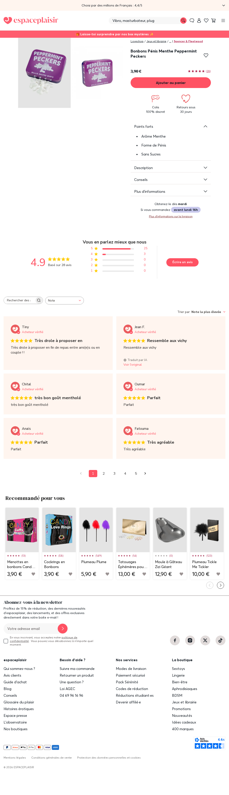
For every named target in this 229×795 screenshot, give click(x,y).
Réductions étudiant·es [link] (135, 695)
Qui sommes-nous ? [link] (19, 668)
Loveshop (137, 41)
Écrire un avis (182, 262)
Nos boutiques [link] (16, 729)
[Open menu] (223, 20)
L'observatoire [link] (15, 722)
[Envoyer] (63, 628)
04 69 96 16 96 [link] (71, 695)
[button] (114, 5)
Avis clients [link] (12, 675)
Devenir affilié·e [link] (128, 702)
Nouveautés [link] (182, 715)
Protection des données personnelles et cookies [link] (109, 757)
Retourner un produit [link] (77, 675)
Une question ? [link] (72, 682)
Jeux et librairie (156, 41)
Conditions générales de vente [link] (51, 757)
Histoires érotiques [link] (19, 709)
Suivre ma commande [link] (77, 668)
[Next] (220, 585)
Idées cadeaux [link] (184, 722)
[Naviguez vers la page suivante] (146, 473)
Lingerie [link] (178, 675)
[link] (199, 20)
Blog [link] (7, 688)
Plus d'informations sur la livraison (171, 216)
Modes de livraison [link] (131, 668)
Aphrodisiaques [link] (184, 688)
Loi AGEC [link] (67, 688)
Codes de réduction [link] (132, 688)
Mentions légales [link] (15, 757)
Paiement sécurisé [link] (130, 675)
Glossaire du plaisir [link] (19, 702)
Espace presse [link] (15, 715)
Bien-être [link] (179, 682)
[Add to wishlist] (33, 574)
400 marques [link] (183, 729)
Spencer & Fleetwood (188, 41)
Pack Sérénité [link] (127, 682)
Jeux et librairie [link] (184, 702)
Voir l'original (132, 365)
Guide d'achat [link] (15, 682)
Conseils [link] (10, 695)
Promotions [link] (181, 709)
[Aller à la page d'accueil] (31, 20)
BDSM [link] (177, 695)
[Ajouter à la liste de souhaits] (206, 55)
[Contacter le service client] (192, 20)
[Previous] (210, 585)
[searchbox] (19, 300)
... (170, 41)
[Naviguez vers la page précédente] (82, 473)
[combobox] (64, 300)
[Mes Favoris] (206, 20)
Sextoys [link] (178, 668)
